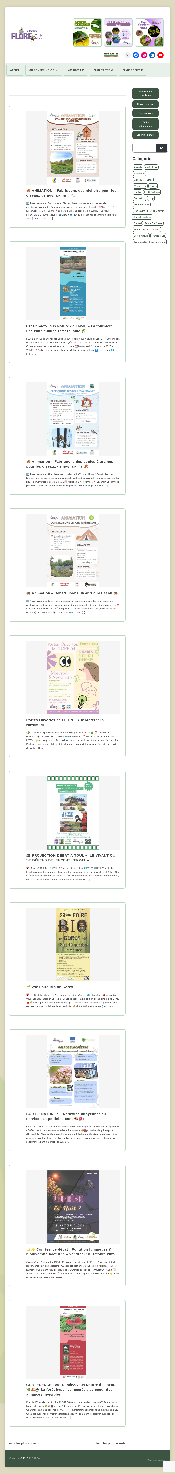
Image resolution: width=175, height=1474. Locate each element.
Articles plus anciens (24, 1443)
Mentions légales (156, 1459)
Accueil (15, 70)
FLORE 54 (34, 1458)
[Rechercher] (161, 148)
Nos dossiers (75, 70)
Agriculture (151, 167)
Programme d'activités (145, 93)
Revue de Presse (153, 223)
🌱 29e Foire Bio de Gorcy (49, 987)
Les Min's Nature (145, 134)
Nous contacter (145, 104)
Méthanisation (141, 204)
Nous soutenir (145, 113)
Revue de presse (133, 70)
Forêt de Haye (152, 192)
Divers (153, 185)
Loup (151, 198)
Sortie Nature (141, 235)
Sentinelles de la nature (147, 229)
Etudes (137, 192)
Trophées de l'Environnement (150, 241)
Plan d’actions (103, 70)
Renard (138, 223)
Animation (139, 173)
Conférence (140, 185)
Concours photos (143, 179)
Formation (139, 198)
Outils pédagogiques (145, 124)
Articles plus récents (111, 1443)
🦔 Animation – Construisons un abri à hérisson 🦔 (72, 593)
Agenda (138, 167)
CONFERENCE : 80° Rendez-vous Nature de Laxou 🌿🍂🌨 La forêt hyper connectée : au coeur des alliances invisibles (70, 1389)
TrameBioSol (158, 235)
